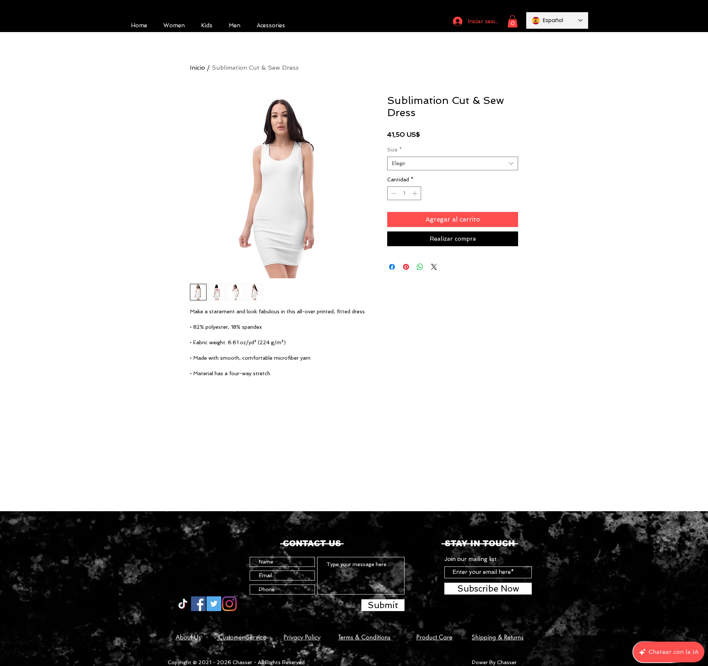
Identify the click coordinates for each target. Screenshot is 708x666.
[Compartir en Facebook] (392, 266)
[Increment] (415, 193)
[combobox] (452, 164)
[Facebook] (198, 603)
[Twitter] (213, 603)
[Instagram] (229, 603)
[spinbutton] (404, 193)
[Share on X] (434, 266)
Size (394, 150)
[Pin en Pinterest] (406, 266)
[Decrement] (393, 193)
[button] (512, 21)
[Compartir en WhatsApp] (420, 266)
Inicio (197, 67)
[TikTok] (183, 603)
